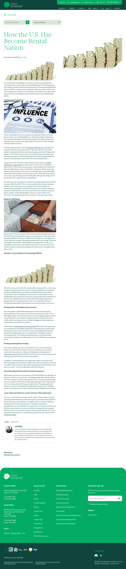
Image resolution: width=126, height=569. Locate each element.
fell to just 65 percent (36, 148)
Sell (102, 8)
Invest (95, 8)
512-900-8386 (10, 520)
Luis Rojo (23, 57)
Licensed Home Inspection (66, 523)
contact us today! (10, 415)
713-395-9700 (10, 497)
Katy (35, 494)
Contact (117, 8)
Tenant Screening (62, 499)
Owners (71, 8)
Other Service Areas (41, 536)
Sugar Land (38, 511)
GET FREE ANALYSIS (113, 2)
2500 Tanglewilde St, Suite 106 (15, 490)
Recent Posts (15, 422)
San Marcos (38, 532)
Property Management (64, 490)
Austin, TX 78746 (10, 516)
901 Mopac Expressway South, (15, 510)
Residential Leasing (12, 455)
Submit (119, 498)
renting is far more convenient (25, 326)
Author (7, 422)
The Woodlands (39, 503)
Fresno (36, 499)
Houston (37, 490)
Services (62, 8)
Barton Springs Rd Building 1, (14, 512)
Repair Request (74, 2)
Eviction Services (62, 503)
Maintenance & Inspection (65, 507)
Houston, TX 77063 (11, 493)
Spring (36, 507)
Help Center (92, 515)
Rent (89, 8)
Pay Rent (62, 2)
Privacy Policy (105, 563)
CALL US (102, 2)
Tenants (81, 8)
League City (38, 519)
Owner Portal (88, 2)
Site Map (97, 563)
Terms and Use (114, 563)
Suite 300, (7, 514)
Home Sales (60, 511)
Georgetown (38, 528)
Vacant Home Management (66, 519)
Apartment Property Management (68, 515)
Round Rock (38, 523)
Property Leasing (62, 494)
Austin (36, 515)
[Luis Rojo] (9, 432)
